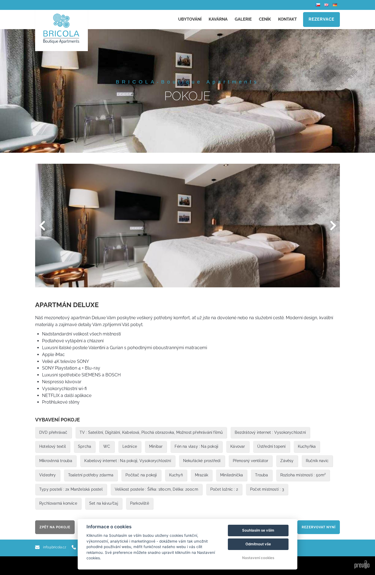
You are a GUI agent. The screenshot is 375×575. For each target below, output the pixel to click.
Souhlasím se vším (258, 530)
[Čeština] (318, 5)
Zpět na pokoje (55, 527)
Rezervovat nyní (318, 527)
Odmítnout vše (258, 544)
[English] (327, 4)
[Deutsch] (335, 4)
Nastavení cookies (258, 557)
